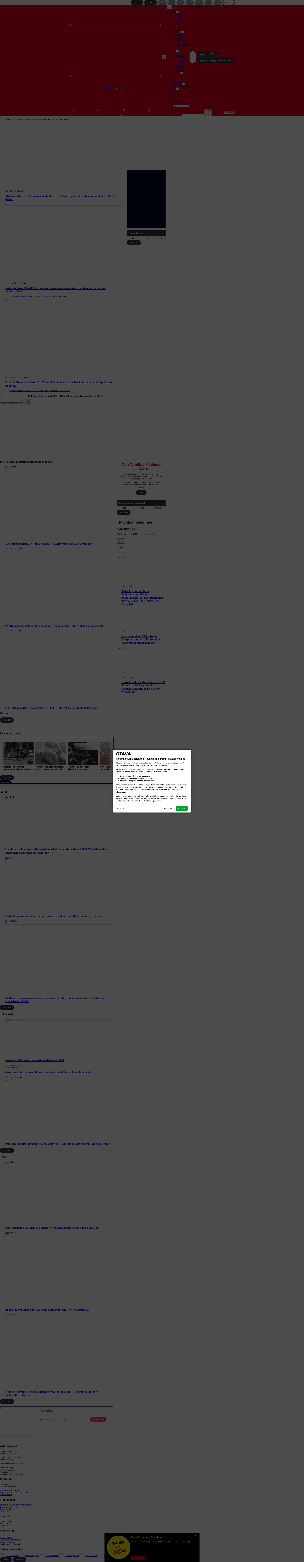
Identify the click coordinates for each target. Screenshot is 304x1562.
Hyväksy (181, 808)
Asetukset (168, 808)
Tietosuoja (120, 808)
